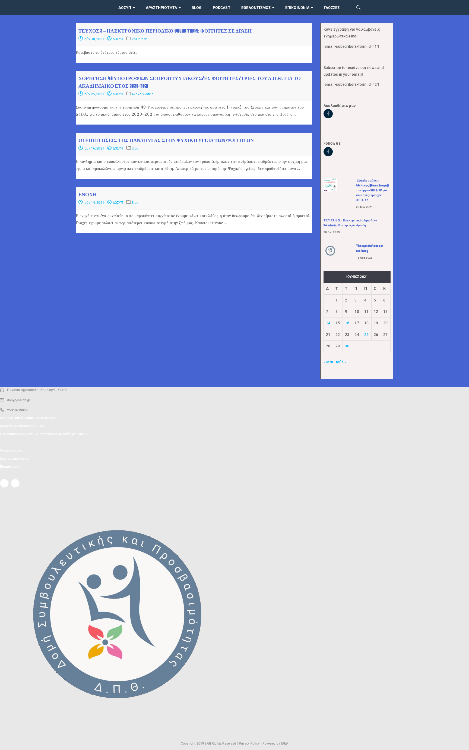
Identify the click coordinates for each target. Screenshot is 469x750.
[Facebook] (4, 483)
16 (347, 323)
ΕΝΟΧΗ (87, 194)
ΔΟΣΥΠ (117, 39)
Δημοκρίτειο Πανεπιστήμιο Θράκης (27, 418)
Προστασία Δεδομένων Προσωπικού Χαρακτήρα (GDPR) (44, 434)
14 (328, 323)
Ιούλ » (341, 362)
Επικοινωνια (297, 7)
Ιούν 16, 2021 (93, 148)
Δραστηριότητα (162, 7)
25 (366, 334)
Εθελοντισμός (256, 7)
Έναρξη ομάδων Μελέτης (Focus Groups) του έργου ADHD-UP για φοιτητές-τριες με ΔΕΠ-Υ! (372, 190)
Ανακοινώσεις (142, 94)
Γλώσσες (332, 7)
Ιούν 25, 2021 (93, 94)
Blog (197, 7)
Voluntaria (140, 39)
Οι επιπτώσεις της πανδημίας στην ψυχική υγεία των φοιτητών (166, 140)
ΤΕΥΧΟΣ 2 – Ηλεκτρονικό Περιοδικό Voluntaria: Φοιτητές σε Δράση (165, 31)
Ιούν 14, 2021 (93, 203)
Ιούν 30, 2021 (93, 39)
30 (347, 346)
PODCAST (221, 7)
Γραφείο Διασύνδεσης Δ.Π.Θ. (22, 426)
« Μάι (328, 362)
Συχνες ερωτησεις (14, 458)
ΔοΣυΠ (125, 7)
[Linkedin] (15, 483)
